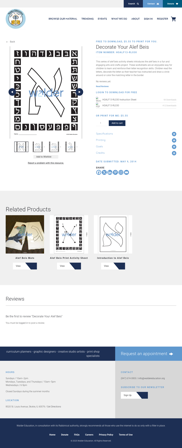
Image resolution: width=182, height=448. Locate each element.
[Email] (126, 172)
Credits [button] (100, 152)
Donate (170, 4)
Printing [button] (101, 140)
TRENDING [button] (87, 18)
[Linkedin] (109, 172)
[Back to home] (16, 19)
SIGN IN (148, 18)
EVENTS (102, 18)
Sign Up (128, 395)
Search (131, 4)
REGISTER (162, 18)
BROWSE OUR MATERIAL (63, 18)
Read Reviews (102, 86)
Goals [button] (99, 146)
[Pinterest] (115, 172)
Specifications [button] (104, 133)
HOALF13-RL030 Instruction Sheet (119, 99)
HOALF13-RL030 (110, 105)
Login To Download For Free (116, 92)
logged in (23, 323)
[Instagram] (120, 172)
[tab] (21, 146)
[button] (12, 92)
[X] (104, 172)
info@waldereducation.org (151, 378)
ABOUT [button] (135, 18)
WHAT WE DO (119, 18)
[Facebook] (98, 172)
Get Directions (54, 406)
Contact (151, 4)
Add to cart (117, 123)
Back (12, 41)
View (18, 266)
